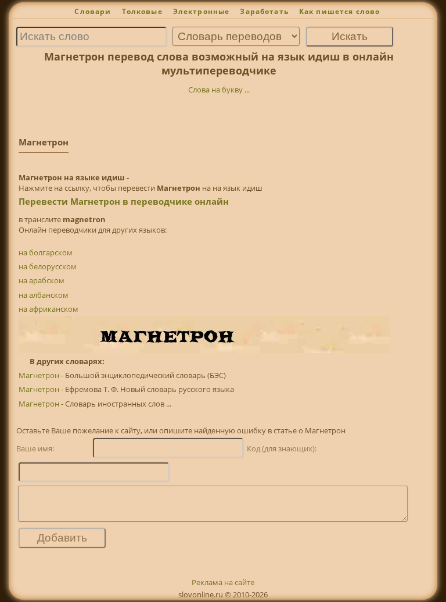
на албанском (44, 295)
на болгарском (46, 252)
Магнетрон (39, 375)
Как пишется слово (339, 11)
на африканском (48, 309)
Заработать (264, 11)
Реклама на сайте (223, 582)
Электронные (201, 11)
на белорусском (48, 266)
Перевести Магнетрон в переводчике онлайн (124, 201)
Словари (92, 11)
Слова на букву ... (219, 89)
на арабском (41, 280)
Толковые (142, 11)
